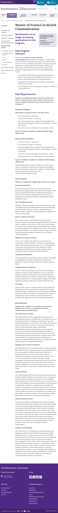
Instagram (40, 477)
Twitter (34, 477)
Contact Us (4, 64)
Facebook (30, 477)
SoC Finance (4, 490)
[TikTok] (27, 511)
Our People (43, 14)
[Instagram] (22, 511)
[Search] (55, 8)
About (3, 14)
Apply (34, 2)
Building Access (32, 490)
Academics (12, 14)
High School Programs (7, 38)
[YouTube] (25, 511)
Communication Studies (17, 20)
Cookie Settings (54, 510)
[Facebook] (18, 511)
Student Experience (23, 15)
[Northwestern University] (29, 468)
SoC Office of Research (6, 492)
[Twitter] (20, 511)
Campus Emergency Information (36, 492)
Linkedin (37, 477)
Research (4, 59)
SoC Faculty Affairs (5, 487)
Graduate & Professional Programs (7, 54)
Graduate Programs (7, 35)
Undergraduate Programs (5, 31)
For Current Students (7, 62)
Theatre (3, 73)
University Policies (33, 503)
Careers (31, 494)
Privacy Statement (33, 498)
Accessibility (32, 487)
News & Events (52, 15)
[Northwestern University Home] (7, 2)
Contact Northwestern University (36, 496)
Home (2, 20)
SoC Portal (3, 494)
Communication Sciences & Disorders (7, 42)
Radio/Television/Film (7, 70)
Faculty (3, 57)
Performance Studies (7, 67)
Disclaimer (48, 510)
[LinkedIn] (29, 511)
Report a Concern (33, 501)
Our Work (34, 14)
